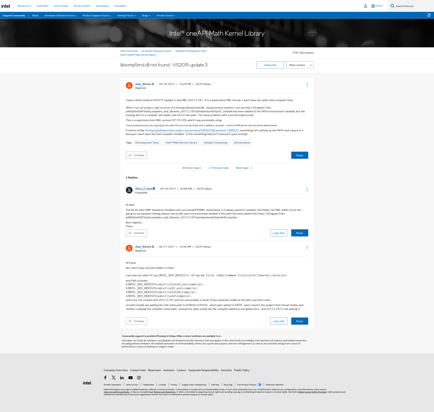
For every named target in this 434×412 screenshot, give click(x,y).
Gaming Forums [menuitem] (125, 15)
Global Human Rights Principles (312, 391)
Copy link (278, 233)
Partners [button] (102, 6)
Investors (168, 370)
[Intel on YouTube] (130, 378)
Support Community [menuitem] (14, 15)
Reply (299, 155)
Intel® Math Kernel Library (181, 142)
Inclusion (226, 370)
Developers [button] (82, 6)
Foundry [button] (120, 6)
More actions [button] (297, 65)
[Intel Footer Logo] (87, 382)
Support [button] (43, 6)
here (218, 336)
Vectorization (242, 142)
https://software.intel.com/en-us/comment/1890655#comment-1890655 (194, 130)
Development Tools (147, 142)
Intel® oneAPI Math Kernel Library (138, 54)
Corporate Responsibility (204, 370)
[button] (307, 84)
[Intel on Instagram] (139, 378)
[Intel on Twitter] (114, 378)
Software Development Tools (190, 50)
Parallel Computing (215, 142)
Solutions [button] (61, 6)
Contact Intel (138, 370)
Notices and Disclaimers (164, 391)
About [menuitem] (35, 15)
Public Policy (242, 370)
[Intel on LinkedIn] (122, 378)
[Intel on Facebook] (105, 378)
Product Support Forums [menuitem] (96, 15)
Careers (181, 370)
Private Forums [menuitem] (165, 15)
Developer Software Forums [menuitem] (59, 15)
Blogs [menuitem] (145, 15)
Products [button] (24, 6)
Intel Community (129, 50)
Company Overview (116, 370)
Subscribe (270, 65)
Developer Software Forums (157, 50)
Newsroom (154, 370)
